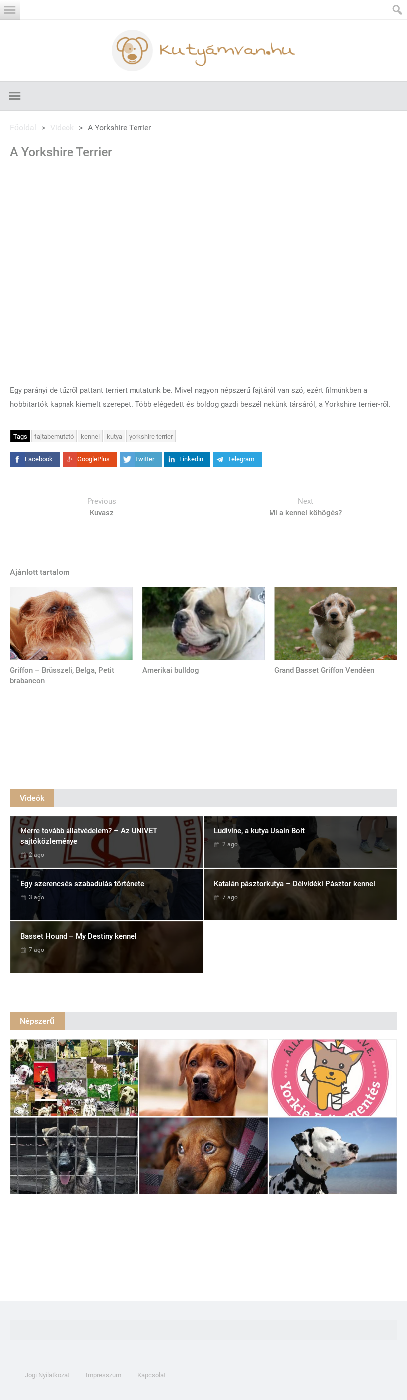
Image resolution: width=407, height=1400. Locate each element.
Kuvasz (102, 512)
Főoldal (23, 127)
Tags (20, 436)
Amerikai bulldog (170, 670)
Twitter (144, 459)
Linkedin (191, 459)
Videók (62, 127)
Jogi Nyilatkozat (47, 1375)
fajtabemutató (54, 436)
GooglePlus (93, 459)
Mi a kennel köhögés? (305, 512)
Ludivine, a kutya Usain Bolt (259, 830)
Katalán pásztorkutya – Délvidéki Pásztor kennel (294, 883)
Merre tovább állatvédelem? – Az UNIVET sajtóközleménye (88, 836)
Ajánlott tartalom (40, 571)
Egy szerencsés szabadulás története (82, 883)
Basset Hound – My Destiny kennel (78, 936)
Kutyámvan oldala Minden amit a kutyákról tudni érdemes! (203, 50)
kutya (114, 436)
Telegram (241, 459)
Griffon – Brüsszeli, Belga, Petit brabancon (62, 675)
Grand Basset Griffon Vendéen (324, 670)
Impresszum (103, 1375)
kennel (90, 436)
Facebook (39, 459)
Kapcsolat (151, 1375)
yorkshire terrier (151, 436)
